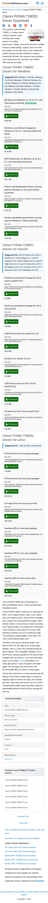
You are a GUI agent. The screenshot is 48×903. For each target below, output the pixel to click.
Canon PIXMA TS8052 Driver (16, 780)
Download (12, 116)
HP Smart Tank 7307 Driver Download (20, 851)
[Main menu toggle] (42, 3)
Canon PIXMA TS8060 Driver (16, 802)
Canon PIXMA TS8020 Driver (16, 797)
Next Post (23, 823)
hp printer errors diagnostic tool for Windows (22, 838)
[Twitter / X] (9, 25)
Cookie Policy (32, 892)
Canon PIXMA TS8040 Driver (16, 808)
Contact (3, 892)
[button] (37, 3)
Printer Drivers (8, 10)
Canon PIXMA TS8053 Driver (16, 791)
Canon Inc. (9, 759)
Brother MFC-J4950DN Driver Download (21, 860)
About (10, 892)
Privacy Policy (19, 892)
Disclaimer (39, 881)
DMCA (24, 895)
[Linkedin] (20, 25)
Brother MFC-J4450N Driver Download (20, 864)
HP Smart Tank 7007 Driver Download (20, 847)
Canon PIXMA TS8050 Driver (16, 786)
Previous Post (23, 816)
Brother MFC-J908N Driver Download (20, 856)
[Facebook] (3, 25)
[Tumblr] (31, 25)
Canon (18, 10)
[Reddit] (26, 25)
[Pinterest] (15, 25)
